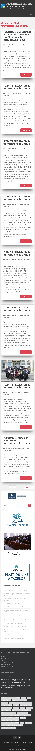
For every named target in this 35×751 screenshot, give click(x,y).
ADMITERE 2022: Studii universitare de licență (17, 253)
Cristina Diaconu (18, 44)
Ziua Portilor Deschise (17, 725)
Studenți (16, 720)
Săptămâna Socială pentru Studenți (10, 722)
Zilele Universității (6, 725)
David (24, 749)
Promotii (4, 717)
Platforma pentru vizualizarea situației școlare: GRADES (17, 553)
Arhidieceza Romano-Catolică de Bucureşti (15, 626)
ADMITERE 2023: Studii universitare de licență (17, 198)
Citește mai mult (26, 74)
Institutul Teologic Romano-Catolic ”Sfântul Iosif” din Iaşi (17, 594)
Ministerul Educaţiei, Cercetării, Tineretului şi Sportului (16, 610)
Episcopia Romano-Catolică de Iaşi (13, 623)
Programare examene (14, 715)
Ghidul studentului (6, 710)
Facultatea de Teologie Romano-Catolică (19, 5)
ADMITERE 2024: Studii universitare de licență (17, 142)
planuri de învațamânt (22, 712)
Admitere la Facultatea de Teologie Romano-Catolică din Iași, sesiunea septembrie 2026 (16, 686)
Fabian (21, 749)
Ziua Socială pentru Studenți (8, 727)
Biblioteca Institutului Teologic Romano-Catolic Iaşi (17, 615)
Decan (10, 705)
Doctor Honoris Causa (25, 705)
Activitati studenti (6, 698)
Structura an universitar (7, 720)
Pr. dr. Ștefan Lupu (19, 93)
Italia (13, 710)
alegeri (28, 698)
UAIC (30, 722)
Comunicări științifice (14, 703)
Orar (9, 712)
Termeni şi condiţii (27, 742)
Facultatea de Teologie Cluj (11, 603)
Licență (17, 710)
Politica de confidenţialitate (11, 742)
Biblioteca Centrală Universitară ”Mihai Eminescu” (17, 620)
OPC (17, 745)
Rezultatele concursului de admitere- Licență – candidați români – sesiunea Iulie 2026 (17, 35)
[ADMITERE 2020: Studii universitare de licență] (17, 371)
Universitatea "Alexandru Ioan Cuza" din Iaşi (18, 9)
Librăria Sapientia (8, 635)
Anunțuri (9, 700)
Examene (22, 707)
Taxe (26, 722)
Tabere (22, 722)
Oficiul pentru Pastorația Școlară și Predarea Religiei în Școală (16, 630)
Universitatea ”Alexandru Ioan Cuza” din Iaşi (16, 590)
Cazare (18, 700)
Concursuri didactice (26, 703)
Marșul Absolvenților (26, 710)
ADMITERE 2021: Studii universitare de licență (16, 309)
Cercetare (24, 700)
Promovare (10, 717)
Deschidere (16, 705)
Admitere (23, 698)
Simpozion (22, 717)
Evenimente (16, 707)
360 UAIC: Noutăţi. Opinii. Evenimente (14, 638)
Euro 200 (9, 707)
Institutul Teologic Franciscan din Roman (15, 607)
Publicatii (17, 717)
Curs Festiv (4, 705)
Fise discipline (29, 707)
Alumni (3, 700)
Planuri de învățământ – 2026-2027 (10, 676)
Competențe (5, 703)
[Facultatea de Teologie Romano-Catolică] (3, 6)
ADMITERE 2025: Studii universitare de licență (17, 87)
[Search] (29, 505)
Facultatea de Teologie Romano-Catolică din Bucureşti (16, 599)
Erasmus (4, 707)
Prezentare (4, 715)
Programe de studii (25, 715)
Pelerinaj (13, 712)
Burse (13, 700)
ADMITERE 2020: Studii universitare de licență (17, 386)
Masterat (4, 712)
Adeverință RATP (16, 698)
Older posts (28, 487)
